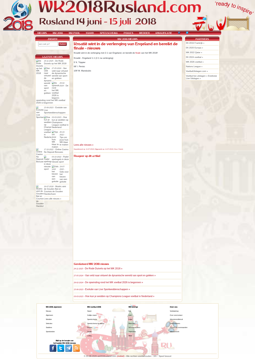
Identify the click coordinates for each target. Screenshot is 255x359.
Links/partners (175, 323)
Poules (89, 327)
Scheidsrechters (134, 327)
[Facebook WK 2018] (179, 33)
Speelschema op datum (95, 323)
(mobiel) (120, 356)
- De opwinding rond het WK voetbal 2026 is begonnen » (108, 282)
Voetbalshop (174, 311)
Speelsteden (50, 331)
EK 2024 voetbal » (194, 57)
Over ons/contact (176, 315)
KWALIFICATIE (164, 33)
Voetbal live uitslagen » (196, 76)
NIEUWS (42, 33)
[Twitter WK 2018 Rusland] (60, 351)
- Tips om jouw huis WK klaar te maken (64, 138)
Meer (130, 336)
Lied (130, 315)
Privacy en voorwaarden (178, 327)
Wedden (49, 319)
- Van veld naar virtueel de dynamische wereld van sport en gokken (60, 73)
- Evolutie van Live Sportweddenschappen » (102, 289)
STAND (90, 33)
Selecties (49, 323)
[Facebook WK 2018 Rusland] (53, 351)
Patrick (120, 149)
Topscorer (132, 331)
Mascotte (132, 323)
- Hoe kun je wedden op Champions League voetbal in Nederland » (114, 296)
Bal (130, 311)
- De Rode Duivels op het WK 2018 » (98, 268)
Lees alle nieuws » (83, 145)
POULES (128, 33)
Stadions (49, 327)
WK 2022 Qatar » (194, 52)
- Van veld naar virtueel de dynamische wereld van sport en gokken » (115, 275)
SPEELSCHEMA (109, 33)
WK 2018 (58, 33)
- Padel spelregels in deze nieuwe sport (60, 159)
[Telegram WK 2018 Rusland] (68, 351)
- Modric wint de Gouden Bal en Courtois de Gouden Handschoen (55, 190)
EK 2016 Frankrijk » (195, 43)
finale (137, 53)
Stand (89, 311)
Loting (89, 336)
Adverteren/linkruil (176, 319)
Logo (130, 319)
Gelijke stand (92, 315)
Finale (89, 331)
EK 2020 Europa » (194, 47)
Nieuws (48, 311)
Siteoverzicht (174, 331)
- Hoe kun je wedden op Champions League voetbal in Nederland (60, 122)
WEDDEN (144, 33)
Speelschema (92, 319)
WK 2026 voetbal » (195, 62)
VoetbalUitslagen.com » (197, 71)
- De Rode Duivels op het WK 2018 (55, 62)
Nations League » (194, 66)
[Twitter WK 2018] (187, 33)
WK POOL (74, 33)
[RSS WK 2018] (76, 351)
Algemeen (49, 315)
